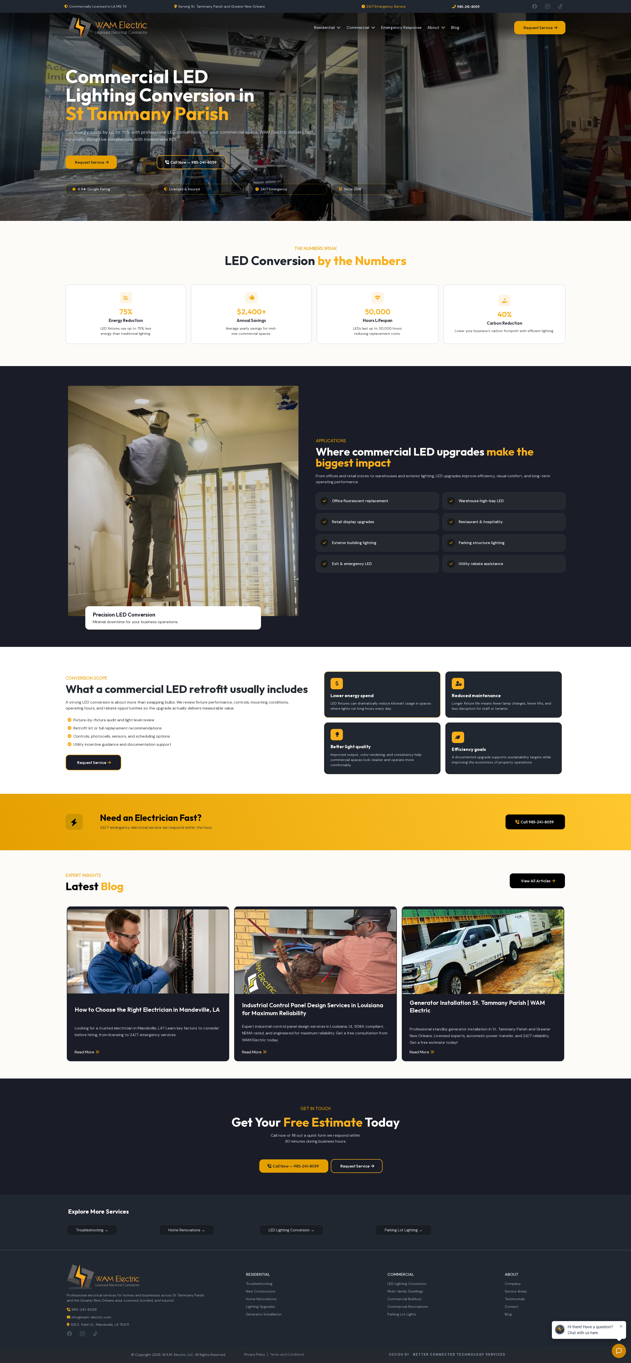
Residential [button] (325, 27)
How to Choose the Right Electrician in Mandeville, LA (147, 1009)
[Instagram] (547, 6)
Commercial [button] (358, 27)
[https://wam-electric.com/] (108, 27)
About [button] (433, 27)
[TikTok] (560, 6)
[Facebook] (534, 6)
